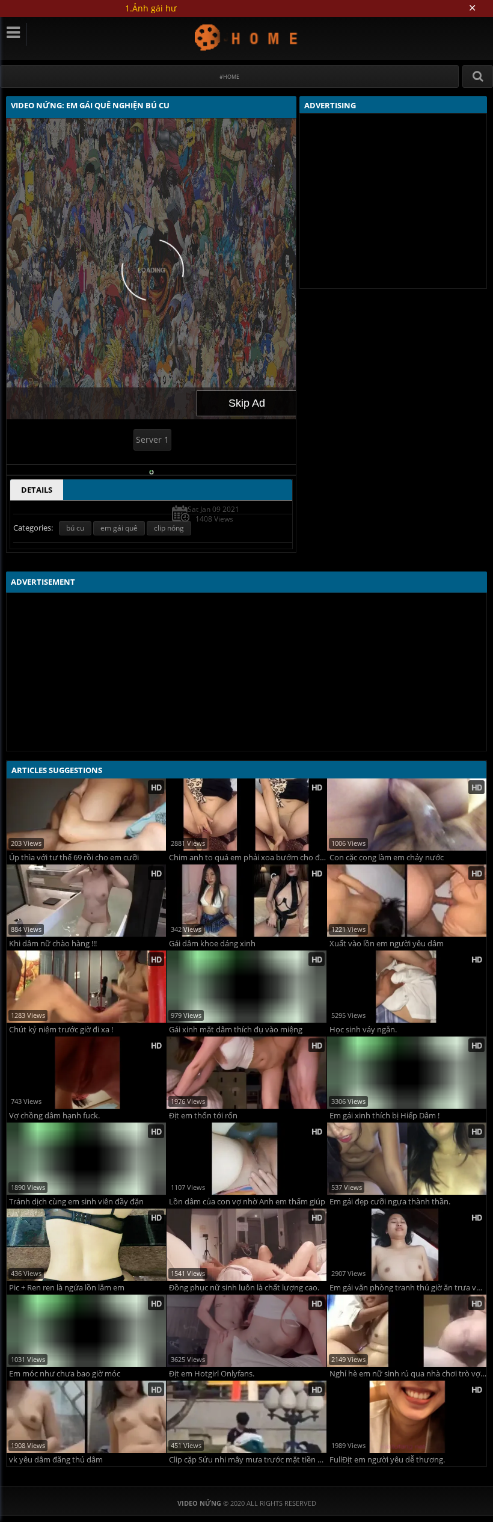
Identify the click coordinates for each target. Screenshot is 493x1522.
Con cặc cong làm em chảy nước (386, 857)
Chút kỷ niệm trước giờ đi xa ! (61, 1029)
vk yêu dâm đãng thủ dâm (56, 1460)
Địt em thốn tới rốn (203, 1116)
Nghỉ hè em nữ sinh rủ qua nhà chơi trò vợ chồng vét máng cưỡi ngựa (407, 1374)
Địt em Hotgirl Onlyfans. (211, 1374)
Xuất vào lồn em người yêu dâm (386, 943)
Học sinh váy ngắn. (363, 1029)
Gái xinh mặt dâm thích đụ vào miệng (235, 1029)
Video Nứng (247, 37)
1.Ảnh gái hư (150, 8)
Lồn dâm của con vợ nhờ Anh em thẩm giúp (247, 1202)
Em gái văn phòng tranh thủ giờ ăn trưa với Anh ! (407, 1288)
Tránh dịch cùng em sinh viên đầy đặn (76, 1202)
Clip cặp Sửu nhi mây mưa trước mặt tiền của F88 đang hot (247, 1460)
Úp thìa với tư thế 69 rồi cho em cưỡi (74, 857)
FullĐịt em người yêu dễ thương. (387, 1460)
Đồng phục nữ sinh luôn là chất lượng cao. (244, 1288)
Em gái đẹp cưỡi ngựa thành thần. (389, 1202)
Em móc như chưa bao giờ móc (64, 1374)
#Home (229, 77)
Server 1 (152, 439)
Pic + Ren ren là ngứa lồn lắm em (66, 1288)
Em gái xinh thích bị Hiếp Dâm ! (384, 1116)
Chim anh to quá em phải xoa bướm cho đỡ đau (247, 857)
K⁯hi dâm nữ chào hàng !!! (53, 943)
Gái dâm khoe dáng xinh (212, 943)
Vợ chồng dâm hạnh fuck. (54, 1116)
